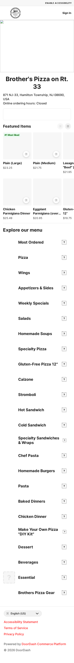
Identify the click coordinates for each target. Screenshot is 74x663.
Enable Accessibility (58, 3)
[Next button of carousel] (68, 126)
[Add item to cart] (26, 154)
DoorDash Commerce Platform (44, 644)
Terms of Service (16, 628)
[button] (16, 152)
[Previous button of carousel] (60, 126)
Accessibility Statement (21, 622)
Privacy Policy (14, 634)
